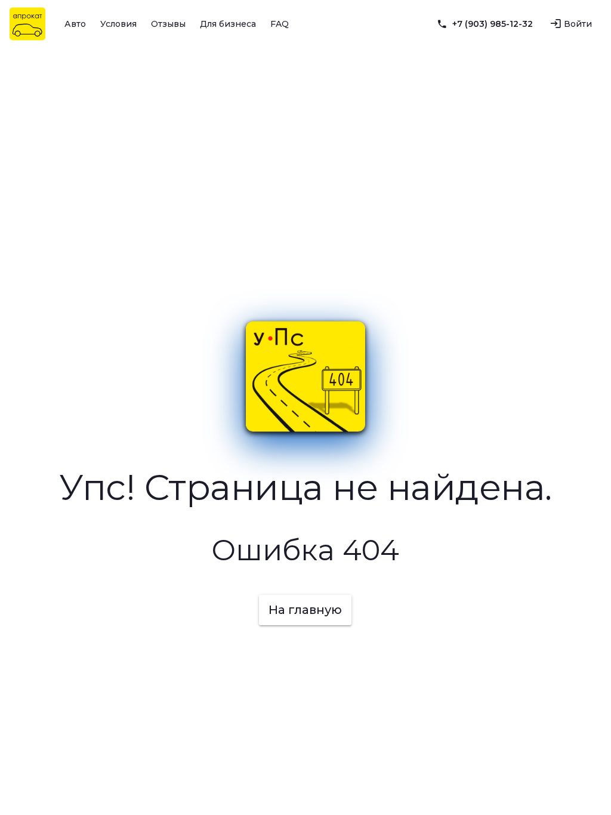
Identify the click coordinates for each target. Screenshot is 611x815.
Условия (118, 23)
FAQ (279, 23)
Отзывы (168, 23)
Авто (75, 23)
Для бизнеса (228, 23)
